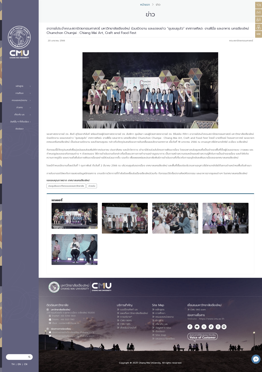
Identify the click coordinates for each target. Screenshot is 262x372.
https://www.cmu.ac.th (211, 319)
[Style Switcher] (258, 12)
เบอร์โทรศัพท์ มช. (128, 309)
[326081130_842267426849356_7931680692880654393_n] (226, 218)
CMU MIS (124, 324)
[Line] (224, 326)
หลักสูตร (159, 309)
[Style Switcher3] (258, 5)
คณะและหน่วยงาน (164, 317)
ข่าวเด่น (91, 185)
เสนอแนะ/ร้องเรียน (165, 338)
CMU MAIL (125, 320)
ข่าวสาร (159, 320)
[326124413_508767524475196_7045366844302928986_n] (175, 218)
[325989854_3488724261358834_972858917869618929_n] (75, 249)
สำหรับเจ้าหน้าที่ (127, 328)
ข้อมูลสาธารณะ (163, 328)
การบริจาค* (125, 317)
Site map (160, 335)
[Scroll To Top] (256, 368)
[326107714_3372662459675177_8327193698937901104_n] (125, 218)
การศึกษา (160, 313)
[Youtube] (197, 326)
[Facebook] (189, 326)
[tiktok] (211, 326)
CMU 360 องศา (198, 309)
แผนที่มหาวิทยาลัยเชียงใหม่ (133, 313)
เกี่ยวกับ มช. (161, 324)
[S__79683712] (75, 216)
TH (13, 364)
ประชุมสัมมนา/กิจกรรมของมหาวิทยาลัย (66, 185)
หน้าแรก (145, 4)
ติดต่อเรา (19, 128)
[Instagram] (218, 326)
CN (25, 364)
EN (19, 364)
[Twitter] (204, 326)
